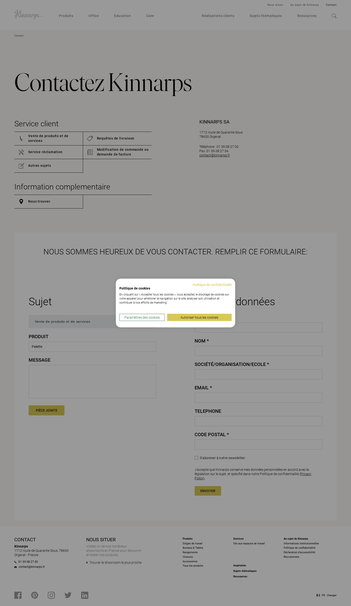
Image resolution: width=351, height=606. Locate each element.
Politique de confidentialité (212, 284)
